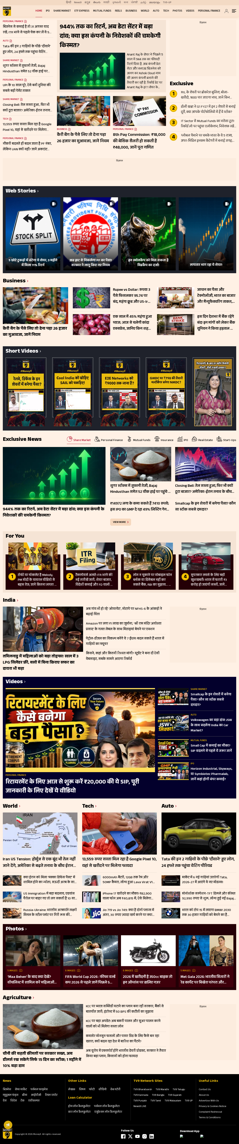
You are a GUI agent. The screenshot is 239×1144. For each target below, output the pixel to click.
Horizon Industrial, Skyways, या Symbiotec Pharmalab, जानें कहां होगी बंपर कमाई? (211, 774)
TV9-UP (167, 3)
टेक (22, 1100)
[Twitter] (130, 1136)
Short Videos (22, 352)
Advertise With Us (209, 1101)
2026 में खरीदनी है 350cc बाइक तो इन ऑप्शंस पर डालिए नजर (147, 980)
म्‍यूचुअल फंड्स (10, 1095)
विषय (82, 1089)
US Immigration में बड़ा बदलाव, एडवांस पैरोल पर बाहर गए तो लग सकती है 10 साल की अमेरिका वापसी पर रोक (50, 896)
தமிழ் (143, 3)
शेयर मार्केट (21, 1089)
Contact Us (205, 1090)
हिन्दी (68, 3)
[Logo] (7, 1138)
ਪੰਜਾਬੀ (134, 3)
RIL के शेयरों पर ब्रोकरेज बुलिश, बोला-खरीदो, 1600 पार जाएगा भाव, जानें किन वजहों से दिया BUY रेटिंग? (205, 95)
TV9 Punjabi (140, 1101)
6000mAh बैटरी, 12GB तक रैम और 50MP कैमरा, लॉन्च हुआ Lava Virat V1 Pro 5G (128, 880)
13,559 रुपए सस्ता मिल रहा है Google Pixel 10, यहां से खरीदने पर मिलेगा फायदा (119, 862)
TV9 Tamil (155, 1101)
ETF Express (82, 11)
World (145, 11)
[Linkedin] (151, 1136)
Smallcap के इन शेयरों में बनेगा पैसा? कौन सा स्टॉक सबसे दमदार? (211, 700)
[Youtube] (137, 1136)
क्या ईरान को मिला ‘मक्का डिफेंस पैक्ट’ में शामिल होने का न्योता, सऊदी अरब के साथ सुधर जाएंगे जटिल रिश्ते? (50, 880)
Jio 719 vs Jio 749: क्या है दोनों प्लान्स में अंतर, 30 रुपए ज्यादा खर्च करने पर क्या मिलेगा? (128, 912)
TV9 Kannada (141, 1095)
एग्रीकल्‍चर (34, 1100)
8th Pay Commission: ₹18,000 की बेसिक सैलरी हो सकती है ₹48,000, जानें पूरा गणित (139, 141)
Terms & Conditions (210, 1118)
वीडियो (103, 1089)
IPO (48, 11)
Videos (190, 11)
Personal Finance (209, 11)
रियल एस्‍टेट (51, 1095)
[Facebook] (123, 1136)
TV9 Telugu (179, 1090)
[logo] (7, 11)
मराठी (106, 3)
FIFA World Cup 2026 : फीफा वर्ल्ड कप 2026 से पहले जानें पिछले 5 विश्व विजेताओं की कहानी (90, 980)
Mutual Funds (102, 11)
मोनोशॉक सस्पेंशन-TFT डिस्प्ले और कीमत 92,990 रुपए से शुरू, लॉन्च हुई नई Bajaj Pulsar (208, 896)
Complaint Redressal (210, 1112)
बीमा (24, 1095)
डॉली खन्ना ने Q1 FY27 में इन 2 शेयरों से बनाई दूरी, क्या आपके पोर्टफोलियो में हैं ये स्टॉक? (208, 109)
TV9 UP (189, 1101)
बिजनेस (7, 1089)
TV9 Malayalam (173, 1101)
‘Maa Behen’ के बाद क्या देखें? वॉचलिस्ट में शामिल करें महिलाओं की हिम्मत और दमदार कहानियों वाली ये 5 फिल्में (30, 980)
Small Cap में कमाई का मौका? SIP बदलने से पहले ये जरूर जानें (211, 748)
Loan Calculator (80, 1098)
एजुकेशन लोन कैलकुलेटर (108, 1112)
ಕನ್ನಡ (87, 3)
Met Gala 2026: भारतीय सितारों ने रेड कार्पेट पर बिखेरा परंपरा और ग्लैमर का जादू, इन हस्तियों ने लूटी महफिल (205, 980)
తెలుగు (96, 3)
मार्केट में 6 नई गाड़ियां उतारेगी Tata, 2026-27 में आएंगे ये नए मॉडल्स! (204, 880)
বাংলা (126, 3)
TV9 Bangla (158, 1095)
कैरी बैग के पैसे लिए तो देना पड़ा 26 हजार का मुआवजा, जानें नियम (83, 138)
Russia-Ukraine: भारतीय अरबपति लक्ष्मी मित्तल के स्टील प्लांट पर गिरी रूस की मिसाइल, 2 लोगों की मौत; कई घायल (50, 912)
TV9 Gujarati (174, 1095)
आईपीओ (36, 1095)
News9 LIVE (140, 1106)
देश (5, 1100)
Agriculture (17, 998)
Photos (177, 11)
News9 (78, 3)
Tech (166, 11)
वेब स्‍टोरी (115, 1089)
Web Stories (21, 191)
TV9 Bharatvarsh (143, 1090)
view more (119, 522)
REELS (118, 11)
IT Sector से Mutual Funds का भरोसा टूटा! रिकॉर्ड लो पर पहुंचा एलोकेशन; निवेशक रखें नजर (207, 124)
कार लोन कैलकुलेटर (79, 1112)
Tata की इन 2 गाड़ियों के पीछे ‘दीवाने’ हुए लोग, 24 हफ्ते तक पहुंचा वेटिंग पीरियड (198, 862)
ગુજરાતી (116, 3)
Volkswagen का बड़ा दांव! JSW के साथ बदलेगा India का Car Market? (211, 725)
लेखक (71, 1089)
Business (131, 11)
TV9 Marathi (162, 1090)
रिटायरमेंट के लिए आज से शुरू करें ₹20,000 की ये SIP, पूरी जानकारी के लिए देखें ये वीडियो (72, 787)
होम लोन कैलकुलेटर (79, 1106)
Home (38, 11)
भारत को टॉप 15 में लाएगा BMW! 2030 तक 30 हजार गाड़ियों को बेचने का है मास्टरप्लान (206, 912)
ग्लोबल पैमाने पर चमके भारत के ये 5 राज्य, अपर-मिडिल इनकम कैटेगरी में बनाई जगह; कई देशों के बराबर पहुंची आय (206, 138)
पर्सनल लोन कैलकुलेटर (107, 1106)
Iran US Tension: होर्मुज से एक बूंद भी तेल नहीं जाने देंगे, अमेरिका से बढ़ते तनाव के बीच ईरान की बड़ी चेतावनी (39, 862)
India (9, 601)
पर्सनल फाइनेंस (39, 1089)
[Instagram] (144, 1136)
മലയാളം (154, 3)
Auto (156, 11)
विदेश (13, 1100)
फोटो (92, 1089)
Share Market (62, 11)
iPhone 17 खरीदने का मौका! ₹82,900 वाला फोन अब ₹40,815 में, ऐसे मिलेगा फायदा (127, 896)
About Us (204, 1095)
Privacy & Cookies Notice (212, 1106)
